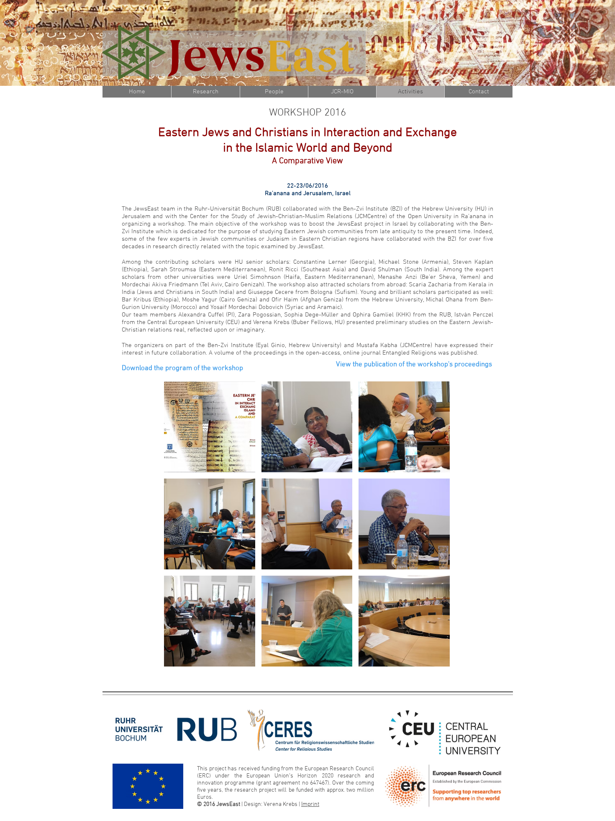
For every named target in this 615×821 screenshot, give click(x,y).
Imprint (310, 804)
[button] (209, 426)
